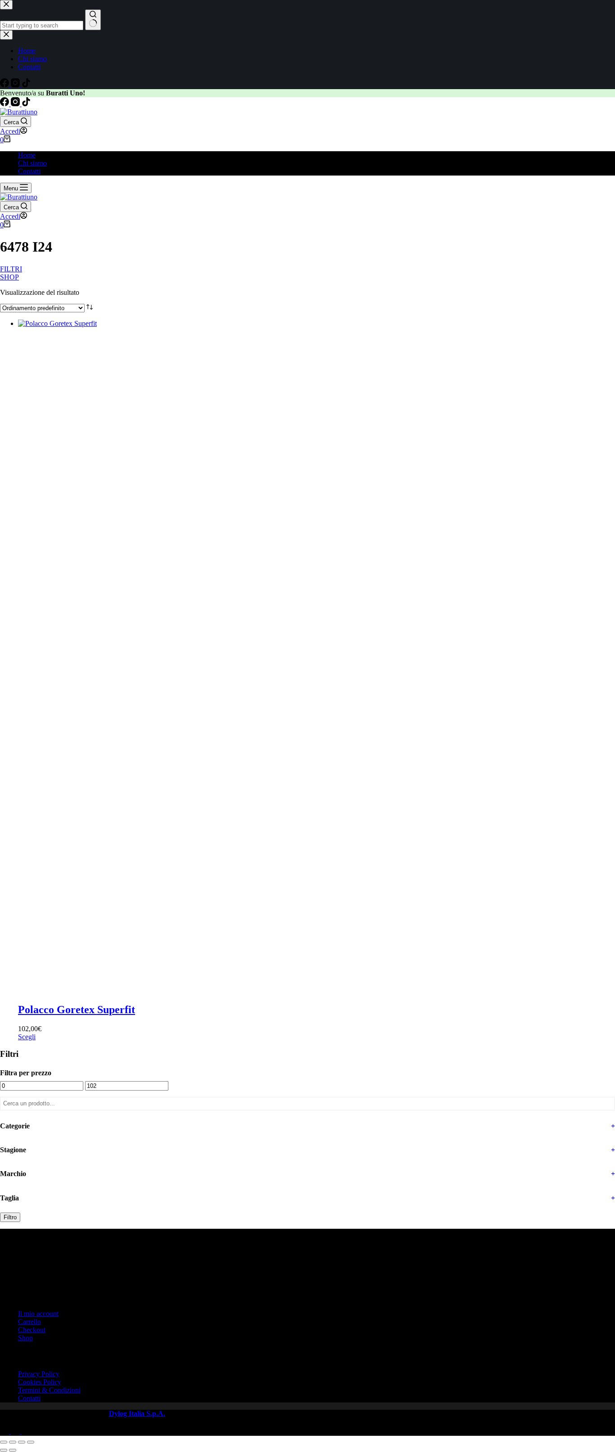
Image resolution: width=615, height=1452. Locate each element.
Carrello (29, 1322)
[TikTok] (26, 104)
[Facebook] (5, 104)
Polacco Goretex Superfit (76, 1009)
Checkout (31, 1330)
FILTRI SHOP (7, 272)
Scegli (27, 1037)
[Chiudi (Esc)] (30, 1442)
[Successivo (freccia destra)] (12, 1450)
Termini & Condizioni (49, 1390)
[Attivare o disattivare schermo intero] (12, 1442)
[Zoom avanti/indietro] (3, 1442)
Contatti (29, 171)
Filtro (10, 1217)
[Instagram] (16, 104)
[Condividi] (21, 1442)
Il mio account (38, 1313)
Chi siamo (32, 163)
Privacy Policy (38, 1374)
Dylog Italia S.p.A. (137, 1413)
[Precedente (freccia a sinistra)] (3, 1450)
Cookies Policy (39, 1382)
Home (27, 155)
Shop (25, 1338)
